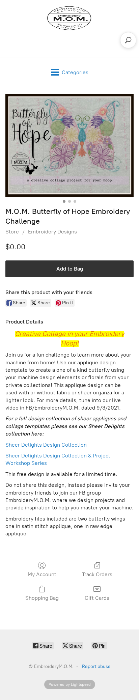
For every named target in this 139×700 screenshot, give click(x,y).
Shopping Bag (42, 598)
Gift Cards (97, 598)
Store (12, 231)
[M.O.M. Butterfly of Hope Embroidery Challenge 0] (69, 145)
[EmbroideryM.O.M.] (69, 18)
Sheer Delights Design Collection (46, 445)
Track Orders (97, 574)
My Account (42, 574)
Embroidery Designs (52, 231)
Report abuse (96, 666)
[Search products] (128, 40)
